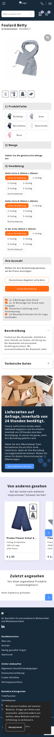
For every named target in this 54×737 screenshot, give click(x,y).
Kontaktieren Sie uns (19, 466)
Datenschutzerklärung (13, 673)
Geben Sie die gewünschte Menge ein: (23, 157)
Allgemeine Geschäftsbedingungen (19, 668)
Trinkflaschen (8, 696)
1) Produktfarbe (16, 106)
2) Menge (11, 145)
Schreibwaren (8, 700)
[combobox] (15, 13)
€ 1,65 (11, 556)
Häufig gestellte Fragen (13, 650)
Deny (27, 726)
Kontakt (5, 645)
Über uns (6, 641)
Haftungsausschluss (12, 682)
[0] (38, 14)
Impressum (7, 654)
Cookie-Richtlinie (10, 677)
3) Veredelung (14, 166)
